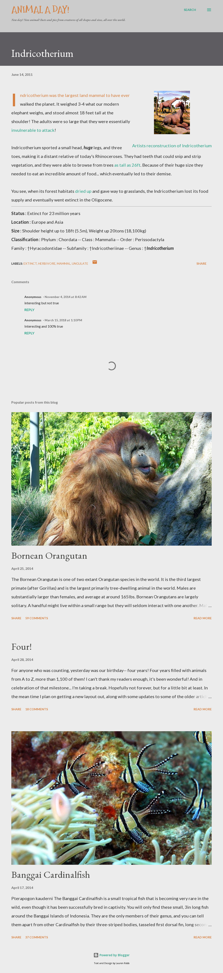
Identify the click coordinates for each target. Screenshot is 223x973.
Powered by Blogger (114, 955)
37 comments (36, 937)
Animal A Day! (40, 9)
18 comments (36, 709)
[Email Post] (94, 263)
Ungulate (80, 263)
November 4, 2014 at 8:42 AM (65, 297)
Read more (203, 618)
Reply (29, 310)
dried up (83, 191)
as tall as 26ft (127, 165)
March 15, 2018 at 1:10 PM (63, 320)
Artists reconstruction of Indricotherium (172, 145)
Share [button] (201, 263)
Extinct (30, 263)
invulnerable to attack (32, 130)
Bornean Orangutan (49, 555)
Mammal (64, 263)
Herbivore (47, 263)
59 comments (36, 618)
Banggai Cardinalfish (50, 874)
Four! (21, 646)
